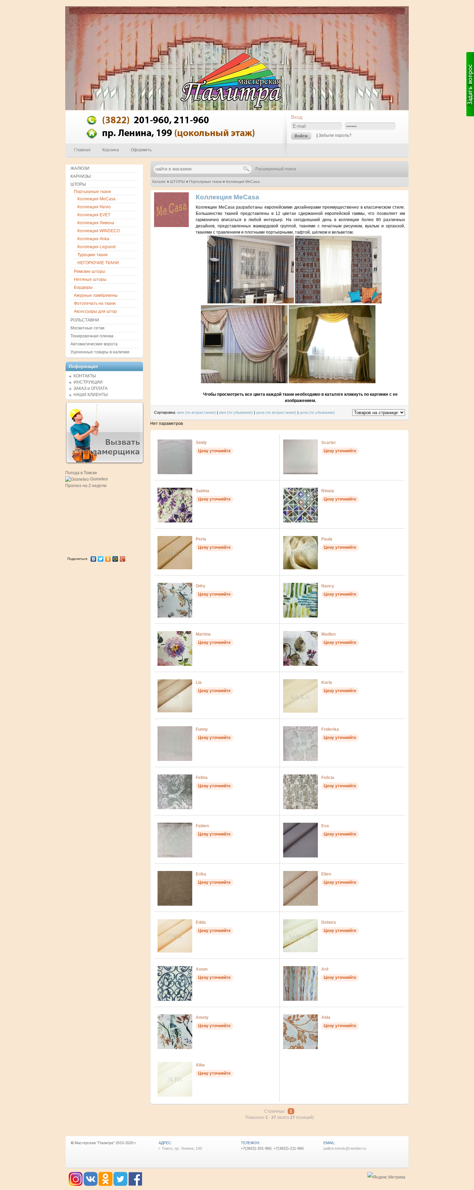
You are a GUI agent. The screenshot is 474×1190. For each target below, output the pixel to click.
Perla (201, 539)
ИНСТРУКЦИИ (88, 382)
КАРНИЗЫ (80, 176)
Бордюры (83, 287)
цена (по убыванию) (317, 412)
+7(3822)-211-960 (288, 1148)
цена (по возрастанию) (276, 412)
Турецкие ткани (92, 254)
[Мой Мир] (115, 558)
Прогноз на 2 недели (86, 485)
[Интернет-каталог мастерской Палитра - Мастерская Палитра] (176, 142)
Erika (201, 874)
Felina (202, 777)
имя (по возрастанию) (196, 412)
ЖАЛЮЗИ (80, 168)
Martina (203, 634)
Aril (324, 969)
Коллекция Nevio (94, 206)
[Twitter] (100, 558)
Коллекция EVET (93, 214)
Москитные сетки (87, 328)
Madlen (328, 634)
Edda (201, 922)
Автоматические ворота (94, 344)
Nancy (327, 586)
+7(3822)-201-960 (256, 1148)
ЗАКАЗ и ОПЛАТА (91, 388)
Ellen (326, 874)
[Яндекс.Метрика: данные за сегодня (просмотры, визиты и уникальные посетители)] (386, 1177)
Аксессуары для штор (95, 311)
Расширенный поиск (275, 169)
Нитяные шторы (90, 279)
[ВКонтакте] (93, 558)
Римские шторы (89, 271)
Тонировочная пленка (91, 336)
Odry (200, 586)
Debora (328, 922)
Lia (199, 682)
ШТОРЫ (177, 181)
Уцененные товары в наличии (99, 352)
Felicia (327, 777)
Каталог (159, 181)
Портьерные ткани (205, 181)
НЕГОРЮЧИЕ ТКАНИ (98, 262)
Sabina (202, 490)
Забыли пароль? (335, 135)
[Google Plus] (122, 558)
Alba (200, 1065)
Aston (202, 969)
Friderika (330, 729)
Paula (326, 539)
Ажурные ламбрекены (96, 295)
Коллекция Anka (93, 238)
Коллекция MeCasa (243, 181)
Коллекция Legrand (96, 246)
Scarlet (328, 442)
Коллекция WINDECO (98, 230)
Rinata (327, 490)
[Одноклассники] (108, 558)
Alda (325, 1017)
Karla (326, 682)
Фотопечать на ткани (95, 303)
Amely (202, 1017)
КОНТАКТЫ (85, 376)
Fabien (202, 825)
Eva (325, 825)
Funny (202, 729)
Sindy (201, 442)
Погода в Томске (81, 472)
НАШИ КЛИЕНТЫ (91, 394)
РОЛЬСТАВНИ (84, 320)
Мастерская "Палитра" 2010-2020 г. (106, 1143)
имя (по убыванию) (236, 412)
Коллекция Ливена (95, 222)
